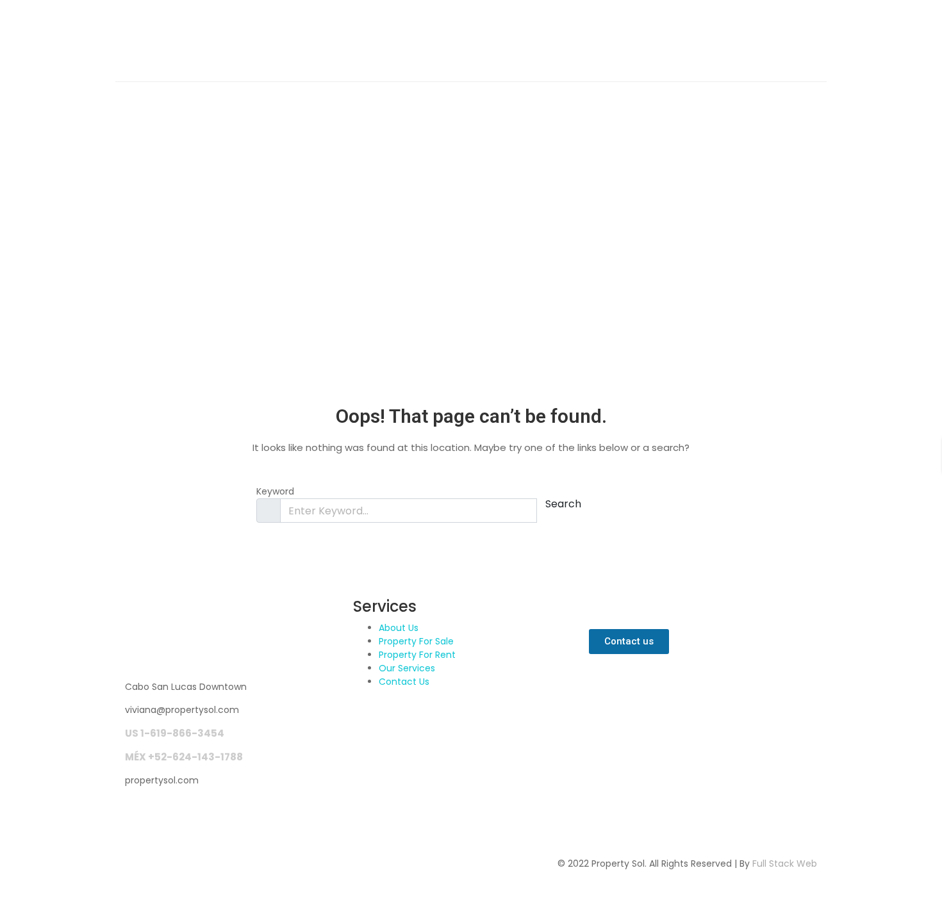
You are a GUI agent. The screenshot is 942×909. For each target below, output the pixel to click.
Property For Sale (416, 641)
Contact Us (404, 681)
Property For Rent (417, 654)
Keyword (275, 491)
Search (563, 503)
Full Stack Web (784, 863)
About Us (398, 627)
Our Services (407, 668)
